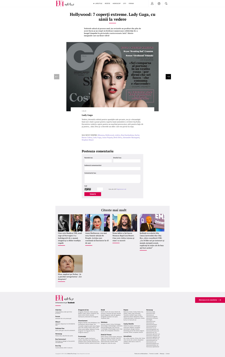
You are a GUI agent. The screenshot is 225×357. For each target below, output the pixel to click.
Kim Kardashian (127, 135)
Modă (103, 310)
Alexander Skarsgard (131, 137)
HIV (106, 330)
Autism (141, 332)
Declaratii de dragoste (91, 317)
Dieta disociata (105, 341)
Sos (142, 312)
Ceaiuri (108, 324)
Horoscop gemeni (151, 326)
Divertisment (82, 321)
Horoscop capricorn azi (153, 334)
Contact (168, 353)
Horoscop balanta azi (152, 343)
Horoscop (116, 3)
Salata (125, 313)
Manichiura (94, 340)
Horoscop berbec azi (152, 345)
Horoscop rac (150, 323)
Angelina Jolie (88, 326)
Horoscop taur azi (151, 332)
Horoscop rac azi (151, 328)
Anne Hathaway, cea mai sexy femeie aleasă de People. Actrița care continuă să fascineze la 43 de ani (97, 238)
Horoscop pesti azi (151, 340)
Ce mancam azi (131, 320)
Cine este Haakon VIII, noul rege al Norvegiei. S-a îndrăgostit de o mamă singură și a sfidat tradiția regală (70, 238)
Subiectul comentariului (92, 165)
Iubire (88, 313)
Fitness (107, 336)
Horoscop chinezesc (152, 318)
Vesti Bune (131, 341)
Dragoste (80, 312)
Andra (90, 327)
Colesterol (119, 326)
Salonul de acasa (94, 343)
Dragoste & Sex (83, 310)
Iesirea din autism (131, 340)
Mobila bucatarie (129, 326)
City (124, 3)
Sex (98, 313)
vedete (117, 135)
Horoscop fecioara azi (152, 331)
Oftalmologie (112, 329)
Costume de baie (111, 313)
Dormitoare (127, 329)
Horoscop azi (150, 315)
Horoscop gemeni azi (152, 329)
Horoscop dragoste (151, 316)
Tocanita (126, 315)
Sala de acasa (112, 343)
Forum (131, 3)
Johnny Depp (89, 324)
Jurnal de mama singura (137, 330)
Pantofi (119, 313)
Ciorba (135, 312)
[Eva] (60, 2)
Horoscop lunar (150, 321)
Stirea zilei (138, 338)
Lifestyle (98, 3)
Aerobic (113, 338)
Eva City (58, 346)
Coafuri (80, 340)
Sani (89, 340)
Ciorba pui (137, 318)
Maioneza (136, 316)
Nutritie (109, 340)
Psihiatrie (116, 330)
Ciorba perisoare (128, 318)
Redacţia (162, 353)
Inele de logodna (115, 315)
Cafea (129, 313)
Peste (139, 312)
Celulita (89, 341)
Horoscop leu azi (151, 342)
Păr (79, 338)
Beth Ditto (118, 137)
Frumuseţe (82, 336)
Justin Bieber (85, 329)
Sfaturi (57, 322)
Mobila (132, 327)
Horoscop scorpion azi (152, 335)
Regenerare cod (121, 189)
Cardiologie (104, 329)
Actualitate (127, 336)
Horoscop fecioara (151, 324)
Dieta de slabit (116, 340)
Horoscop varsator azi (152, 339)
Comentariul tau (90, 173)
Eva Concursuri (60, 339)
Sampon (80, 341)
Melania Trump (94, 329)
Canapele (137, 327)
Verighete (104, 317)
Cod (85, 186)
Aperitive (126, 316)
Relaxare (119, 336)
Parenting (126, 330)
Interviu (132, 338)
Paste (130, 312)
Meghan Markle (82, 322)
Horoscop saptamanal (152, 347)
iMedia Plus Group (71, 353)
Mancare (126, 312)
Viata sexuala (94, 312)
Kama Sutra (81, 315)
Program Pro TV (90, 331)
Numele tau (88, 158)
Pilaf (141, 316)
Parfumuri (92, 338)
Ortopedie (110, 330)
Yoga (102, 338)
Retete (107, 3)
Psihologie (117, 324)
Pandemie (126, 343)
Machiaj (85, 340)
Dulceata (137, 313)
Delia (93, 327)
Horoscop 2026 (150, 312)
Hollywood (109, 135)
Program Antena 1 (83, 332)
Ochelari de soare (112, 317)
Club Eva (58, 310)
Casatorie (93, 313)
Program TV (81, 331)
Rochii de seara (109, 312)
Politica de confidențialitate (141, 353)
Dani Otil (80, 327)
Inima (112, 324)
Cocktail (131, 315)
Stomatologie (112, 326)
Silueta (112, 341)
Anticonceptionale (106, 327)
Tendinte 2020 (105, 318)
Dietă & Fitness (106, 335)
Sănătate (104, 322)
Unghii (87, 338)
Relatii (80, 313)
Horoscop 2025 (150, 313)
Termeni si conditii (153, 353)
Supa (133, 313)
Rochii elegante (105, 315)
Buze (85, 341)
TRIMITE (93, 194)
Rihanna (101, 135)
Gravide (126, 332)
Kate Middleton (92, 322)
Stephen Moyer (88, 140)
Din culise (126, 338)
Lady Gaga (97, 137)
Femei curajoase (133, 332)
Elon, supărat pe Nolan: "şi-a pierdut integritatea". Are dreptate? (70, 276)
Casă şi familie (129, 324)
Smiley (86, 327)
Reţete (126, 310)
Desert (131, 316)
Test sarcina (115, 327)
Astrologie (149, 320)
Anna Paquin (107, 137)
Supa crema (137, 315)
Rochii (82, 338)
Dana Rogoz (96, 326)
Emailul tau (117, 158)
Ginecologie (104, 326)
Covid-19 (137, 341)
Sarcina (103, 324)
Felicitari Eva (59, 328)
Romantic (87, 312)
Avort (117, 329)
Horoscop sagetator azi (153, 337)
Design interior (135, 329)
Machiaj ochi (95, 341)
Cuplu (84, 313)
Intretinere (107, 338)
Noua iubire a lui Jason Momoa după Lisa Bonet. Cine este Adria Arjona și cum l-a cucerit (123, 237)
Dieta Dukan (112, 336)
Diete (102, 336)
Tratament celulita (83, 343)
